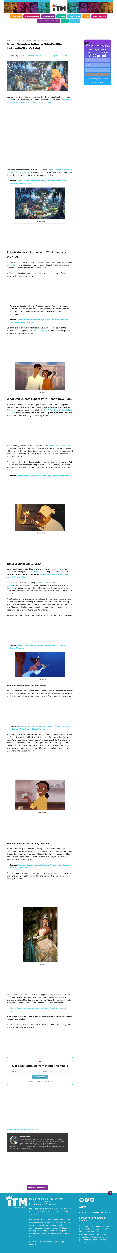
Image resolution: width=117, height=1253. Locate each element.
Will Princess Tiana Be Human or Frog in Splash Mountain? (43, 476)
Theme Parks (16, 40)
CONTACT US (85, 1212)
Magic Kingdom (13, 265)
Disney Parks (16, 16)
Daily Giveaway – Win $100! (48, 21)
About (64, 21)
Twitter (92, 1200)
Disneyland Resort (16, 1129)
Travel (86, 16)
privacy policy (85, 1229)
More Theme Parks (32, 16)
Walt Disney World (41, 40)
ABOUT (82, 1207)
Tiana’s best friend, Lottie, (60, 446)
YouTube (81, 1200)
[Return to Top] (110, 1193)
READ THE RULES (97, 82)
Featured (61, 16)
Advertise (75, 21)
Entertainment (48, 16)
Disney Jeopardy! (99, 16)
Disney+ (36, 572)
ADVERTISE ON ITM (101, 1212)
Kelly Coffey (35, 56)
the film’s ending (40, 330)
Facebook (87, 1200)
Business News (74, 16)
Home (9, 40)
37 (62, 56)
